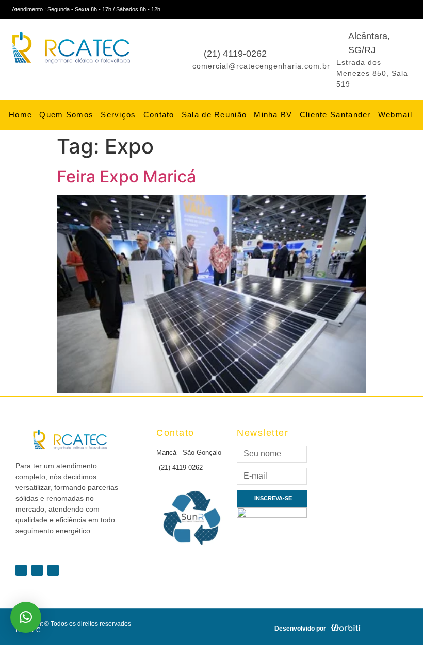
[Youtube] (400, 9)
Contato (158, 114)
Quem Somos (66, 114)
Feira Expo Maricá (126, 176)
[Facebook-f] (21, 570)
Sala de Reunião (214, 114)
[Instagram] (416, 9)
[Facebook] (384, 9)
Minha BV (273, 114)
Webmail (395, 114)
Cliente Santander (335, 114)
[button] (25, 617)
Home (20, 114)
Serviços (118, 114)
